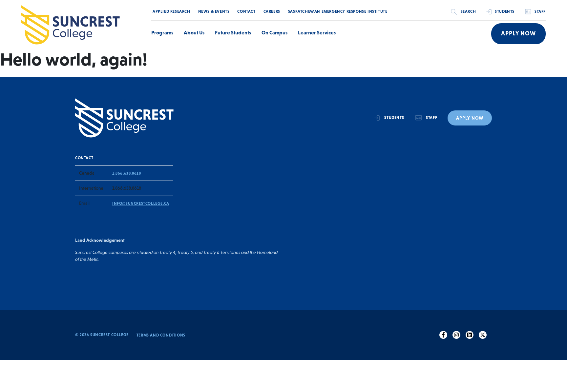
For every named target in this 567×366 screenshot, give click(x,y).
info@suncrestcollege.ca (140, 203)
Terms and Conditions (160, 335)
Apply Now (518, 33)
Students (504, 11)
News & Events (214, 11)
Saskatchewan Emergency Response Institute (338, 11)
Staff (540, 11)
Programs (162, 32)
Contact (246, 11)
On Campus (274, 32)
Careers (271, 11)
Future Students (233, 32)
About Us (194, 32)
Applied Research (171, 11)
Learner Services (317, 32)
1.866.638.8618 (126, 173)
